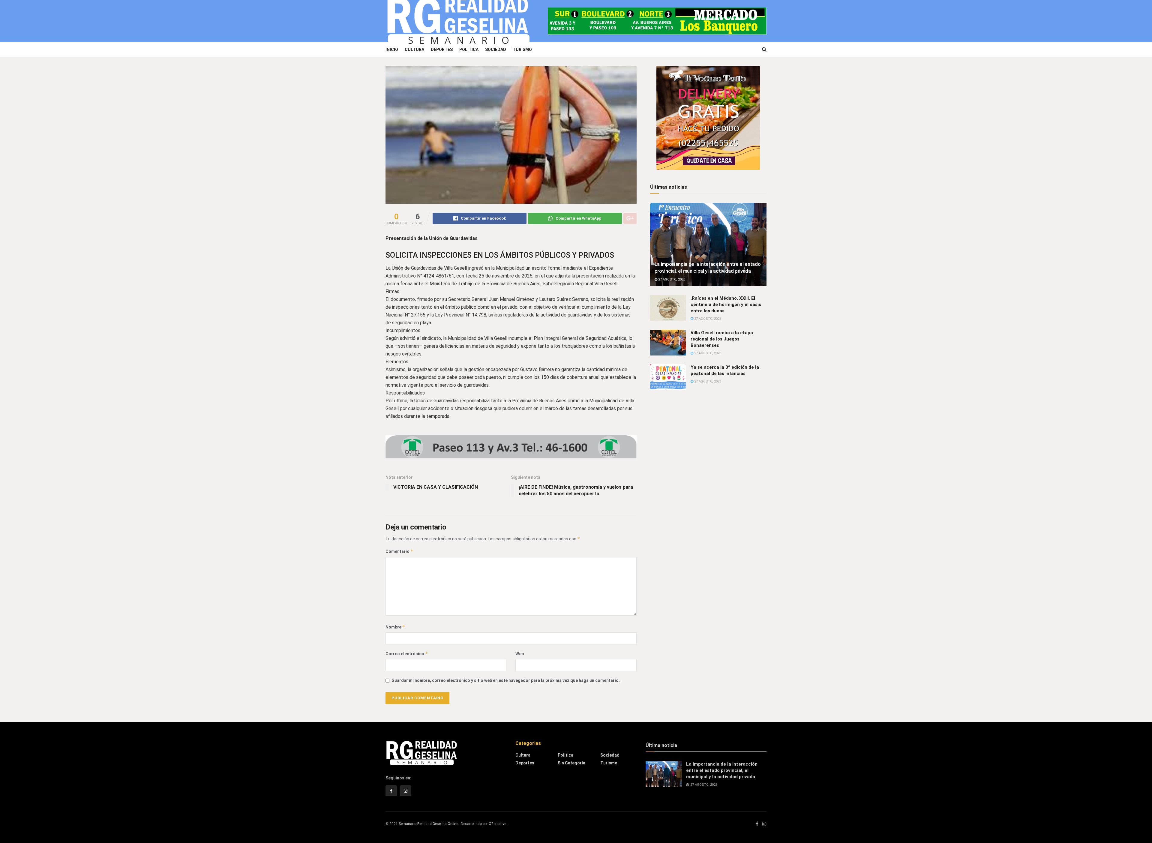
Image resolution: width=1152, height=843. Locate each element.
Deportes (442, 49)
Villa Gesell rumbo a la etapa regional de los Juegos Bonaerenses (722, 339)
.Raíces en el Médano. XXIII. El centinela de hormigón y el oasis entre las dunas (726, 305)
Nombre (395, 627)
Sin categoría (571, 762)
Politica (468, 49)
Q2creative (497, 824)
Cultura (414, 49)
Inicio (392, 49)
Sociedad (495, 49)
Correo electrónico (407, 653)
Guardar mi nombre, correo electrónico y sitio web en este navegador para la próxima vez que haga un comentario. (506, 680)
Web (519, 653)
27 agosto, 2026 (671, 279)
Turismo (522, 49)
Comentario (399, 551)
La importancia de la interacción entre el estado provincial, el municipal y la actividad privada (722, 770)
